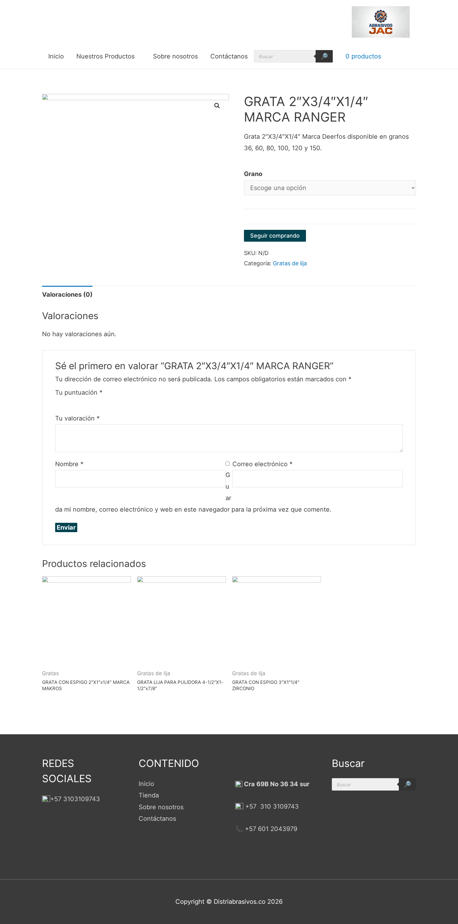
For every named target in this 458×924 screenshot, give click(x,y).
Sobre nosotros (175, 56)
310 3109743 (278, 806)
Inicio (56, 56)
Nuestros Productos (105, 56)
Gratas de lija (290, 263)
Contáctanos (229, 56)
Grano (253, 174)
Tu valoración (77, 418)
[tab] (67, 295)
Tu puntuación (79, 392)
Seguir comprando (275, 235)
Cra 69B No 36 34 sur (275, 784)
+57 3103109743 (75, 799)
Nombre (69, 464)
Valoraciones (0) (67, 294)
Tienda (149, 795)
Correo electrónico (262, 464)
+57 (250, 806)
